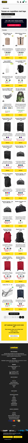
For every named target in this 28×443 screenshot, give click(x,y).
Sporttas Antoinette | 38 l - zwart (20, 202)
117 (15, 317)
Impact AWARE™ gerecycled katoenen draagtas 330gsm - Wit (7, 62)
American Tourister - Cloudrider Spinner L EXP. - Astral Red (7, 258)
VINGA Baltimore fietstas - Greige (20, 34)
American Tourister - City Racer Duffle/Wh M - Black (20, 175)
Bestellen (7, 57)
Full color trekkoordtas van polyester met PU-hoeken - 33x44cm (20, 90)
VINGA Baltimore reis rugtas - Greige (7, 34)
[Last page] (23, 317)
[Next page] (20, 317)
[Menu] (26, 2)
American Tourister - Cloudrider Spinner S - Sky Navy (20, 286)
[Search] (18, 2)
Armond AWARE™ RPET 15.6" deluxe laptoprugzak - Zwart (20, 62)
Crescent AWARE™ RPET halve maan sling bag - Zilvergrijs (7, 90)
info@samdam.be (14, 372)
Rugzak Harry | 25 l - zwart (20, 230)
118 (17, 317)
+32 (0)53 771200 (14, 371)
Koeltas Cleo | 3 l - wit (7, 284)
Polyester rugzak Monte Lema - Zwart (7, 174)
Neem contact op (14, 335)
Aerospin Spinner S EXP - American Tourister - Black (7, 147)
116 (12, 317)
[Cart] (23, 2)
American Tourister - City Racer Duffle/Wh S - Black (7, 202)
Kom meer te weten (19, 434)
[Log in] (20, 2)
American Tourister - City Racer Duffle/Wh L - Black (20, 147)
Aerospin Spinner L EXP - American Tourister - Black (7, 119)
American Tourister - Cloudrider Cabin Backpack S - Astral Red (7, 230)
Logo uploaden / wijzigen (14, 25)
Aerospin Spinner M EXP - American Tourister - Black (20, 119)
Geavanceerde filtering (9, 14)
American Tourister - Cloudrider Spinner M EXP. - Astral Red (20, 258)
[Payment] (14, 420)
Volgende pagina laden (14, 313)
